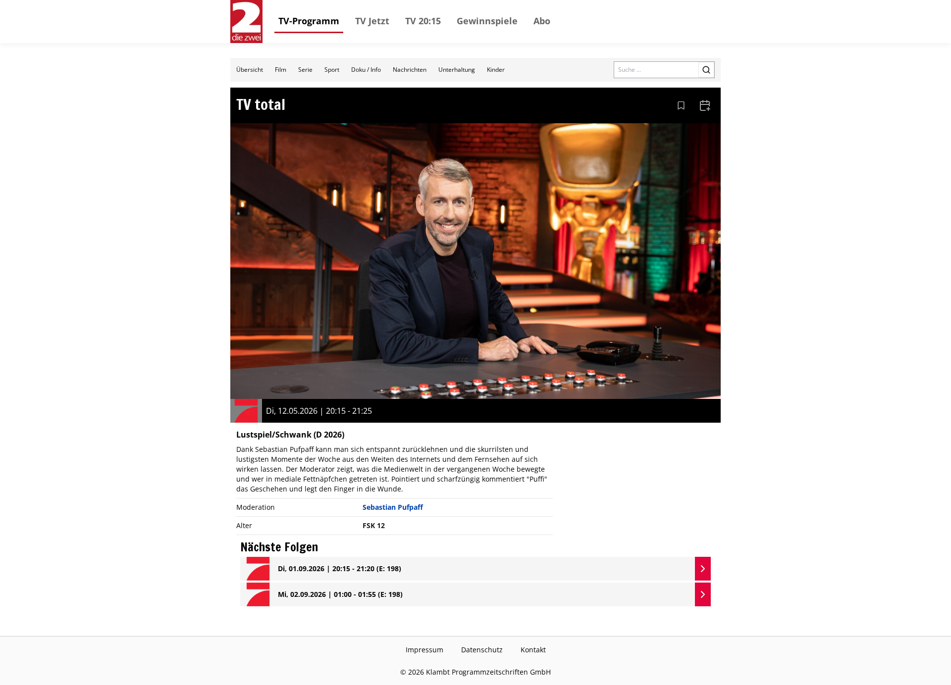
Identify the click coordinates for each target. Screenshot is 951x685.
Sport (331, 69)
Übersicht (249, 69)
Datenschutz (482, 649)
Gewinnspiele (487, 21)
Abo (541, 21)
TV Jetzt (372, 21)
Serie (305, 69)
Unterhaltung (456, 69)
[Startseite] (246, 21)
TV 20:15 (423, 21)
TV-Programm (308, 21)
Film (280, 69)
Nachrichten (409, 69)
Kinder (496, 69)
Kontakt (533, 649)
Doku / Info (366, 69)
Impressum (424, 649)
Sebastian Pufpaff (393, 507)
